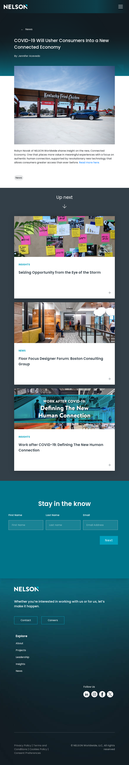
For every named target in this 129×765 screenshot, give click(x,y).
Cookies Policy (38, 749)
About (19, 643)
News (27, 29)
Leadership (22, 657)
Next (109, 540)
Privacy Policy (22, 745)
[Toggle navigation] (120, 6)
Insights (20, 664)
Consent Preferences (27, 753)
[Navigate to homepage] (15, 6)
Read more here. (89, 162)
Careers (53, 620)
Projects (21, 650)
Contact (26, 620)
